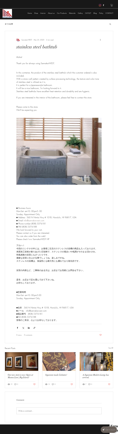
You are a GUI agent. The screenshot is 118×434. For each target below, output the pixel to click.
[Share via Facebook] (17, 328)
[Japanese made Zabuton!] (59, 361)
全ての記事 (9, 24)
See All (110, 348)
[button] (111, 5)
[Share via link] (34, 328)
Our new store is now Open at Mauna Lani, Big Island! (20, 376)
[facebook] (103, 5)
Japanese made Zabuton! (56, 375)
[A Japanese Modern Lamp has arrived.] (96, 361)
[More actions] (100, 39)
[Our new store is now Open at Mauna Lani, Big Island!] (21, 361)
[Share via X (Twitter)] (23, 328)
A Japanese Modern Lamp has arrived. (96, 376)
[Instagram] (100, 5)
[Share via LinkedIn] (29, 328)
